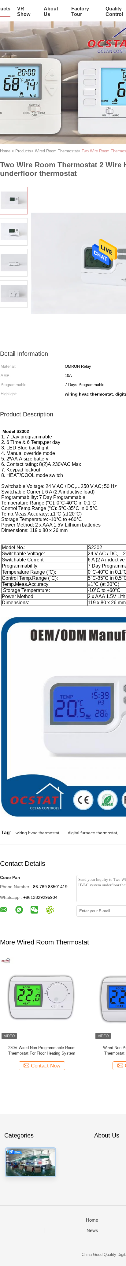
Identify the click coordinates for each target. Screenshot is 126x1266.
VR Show (23, 11)
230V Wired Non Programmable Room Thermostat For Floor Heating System (42, 1050)
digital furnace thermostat (92, 832)
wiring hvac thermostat (37, 832)
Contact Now (45, 1066)
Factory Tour (80, 11)
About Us (51, 11)
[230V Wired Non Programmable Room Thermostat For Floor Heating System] (41, 999)
